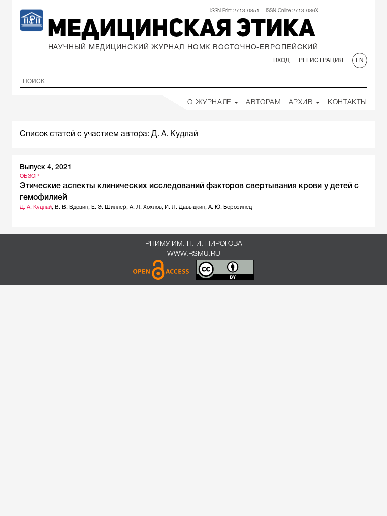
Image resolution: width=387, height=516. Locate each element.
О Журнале (210, 102)
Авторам (263, 102)
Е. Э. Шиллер (108, 207)
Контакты (347, 102)
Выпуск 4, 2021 (46, 167)
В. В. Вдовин (71, 207)
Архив (302, 102)
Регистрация (321, 60)
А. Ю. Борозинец (230, 207)
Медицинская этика (181, 29)
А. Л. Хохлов (146, 207)
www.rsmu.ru (193, 254)
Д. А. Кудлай (36, 207)
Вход (281, 60)
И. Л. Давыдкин (185, 207)
